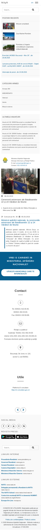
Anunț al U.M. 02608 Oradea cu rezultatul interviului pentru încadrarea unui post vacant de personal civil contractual (19, 147)
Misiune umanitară (22, 24)
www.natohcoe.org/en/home (10, 498)
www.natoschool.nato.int (23, 492)
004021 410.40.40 (22, 309)
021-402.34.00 (27, 333)
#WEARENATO (7, 93)
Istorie (4, 102)
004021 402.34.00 (20, 312)
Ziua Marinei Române (23, 33)
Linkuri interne (10, 454)
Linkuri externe (10, 479)
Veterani (5, 98)
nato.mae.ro (5, 490)
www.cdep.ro (20, 468)
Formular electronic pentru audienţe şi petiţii (20, 339)
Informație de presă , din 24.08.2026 (14, 72)
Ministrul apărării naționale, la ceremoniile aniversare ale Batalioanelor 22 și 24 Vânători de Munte (20, 222)
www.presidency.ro (24, 459)
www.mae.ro (27, 473)
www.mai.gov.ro (28, 471)
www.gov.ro (20, 462)
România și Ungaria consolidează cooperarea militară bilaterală (24, 47)
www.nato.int (11, 485)
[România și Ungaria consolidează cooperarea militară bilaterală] (9, 47)
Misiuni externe (7, 107)
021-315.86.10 (30, 336)
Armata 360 (6, 89)
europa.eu (17, 500)
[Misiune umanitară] (9, 26)
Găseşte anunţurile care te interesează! (20, 273)
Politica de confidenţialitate (15, 519)
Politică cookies (30, 519)
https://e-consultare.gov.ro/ (20, 390)
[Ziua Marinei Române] (9, 36)
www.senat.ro (19, 465)
